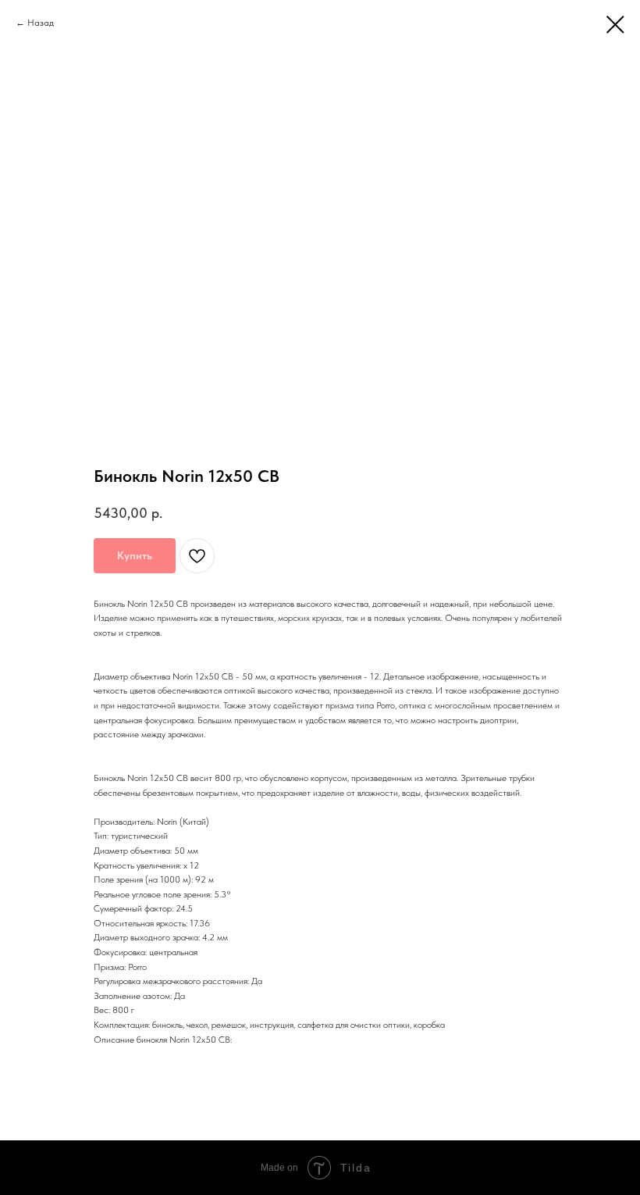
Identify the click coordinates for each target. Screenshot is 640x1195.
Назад (40, 22)
